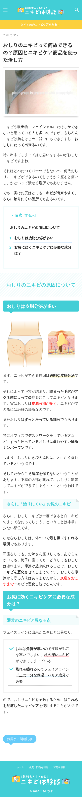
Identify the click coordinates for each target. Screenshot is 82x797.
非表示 (29, 215)
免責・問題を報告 (38, 767)
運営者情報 (59, 767)
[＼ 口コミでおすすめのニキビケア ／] (41, 10)
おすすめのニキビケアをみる (41, 24)
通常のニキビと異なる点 (29, 620)
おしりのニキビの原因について (35, 227)
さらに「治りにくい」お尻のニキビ (39, 503)
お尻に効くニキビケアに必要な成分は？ (42, 250)
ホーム (20, 767)
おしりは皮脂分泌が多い (34, 237)
